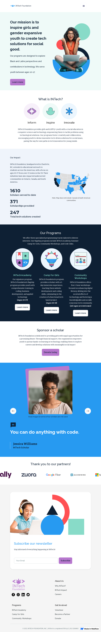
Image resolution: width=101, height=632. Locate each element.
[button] (84, 6)
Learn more (17, 82)
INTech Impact (61, 590)
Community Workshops (21, 618)
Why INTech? (60, 586)
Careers (58, 594)
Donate (58, 618)
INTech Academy (19, 610)
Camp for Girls (18, 614)
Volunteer (59, 610)
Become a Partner (62, 614)
